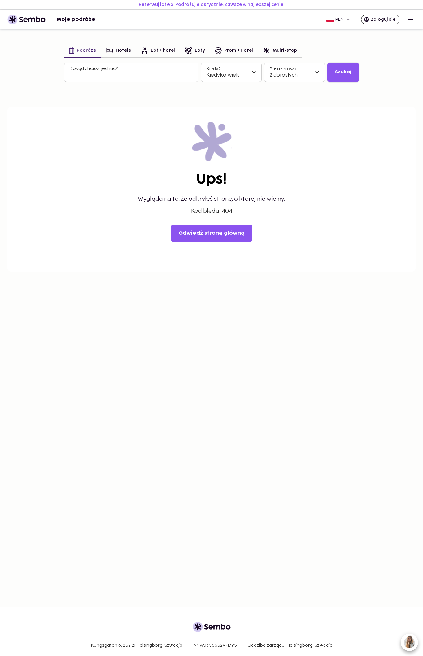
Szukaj (343, 72)
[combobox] (131, 75)
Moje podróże (76, 19)
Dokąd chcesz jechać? (93, 68)
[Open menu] (411, 19)
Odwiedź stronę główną (212, 233)
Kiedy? (213, 69)
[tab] (82, 51)
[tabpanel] (211, 72)
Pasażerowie (283, 69)
